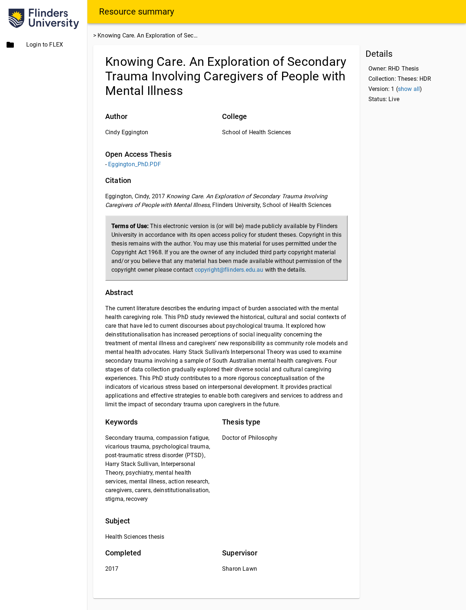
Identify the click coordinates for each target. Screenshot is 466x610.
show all (409, 88)
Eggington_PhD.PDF (134, 164)
